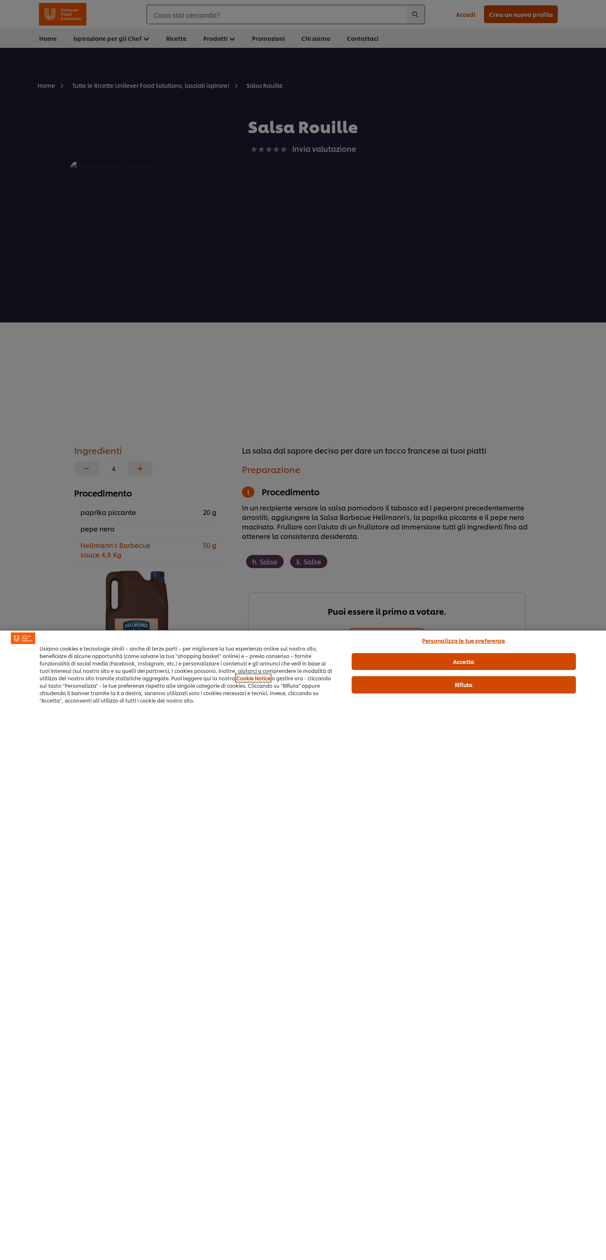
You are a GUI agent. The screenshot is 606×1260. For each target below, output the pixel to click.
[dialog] (303, 945)
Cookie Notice (253, 678)
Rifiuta (464, 684)
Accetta (463, 661)
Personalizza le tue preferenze (463, 640)
